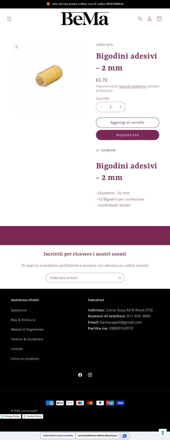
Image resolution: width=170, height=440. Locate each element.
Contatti (17, 349)
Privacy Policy (11, 416)
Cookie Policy (33, 416)
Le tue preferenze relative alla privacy (97, 435)
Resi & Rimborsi (23, 320)
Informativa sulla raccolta (58, 435)
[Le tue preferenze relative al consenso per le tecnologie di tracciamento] (163, 433)
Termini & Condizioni (27, 339)
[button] (9, 18)
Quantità (102, 98)
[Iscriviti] (119, 278)
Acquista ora (127, 135)
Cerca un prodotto (25, 358)
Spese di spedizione (132, 86)
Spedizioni (19, 310)
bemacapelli (30, 410)
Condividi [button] (108, 150)
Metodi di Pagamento (27, 329)
